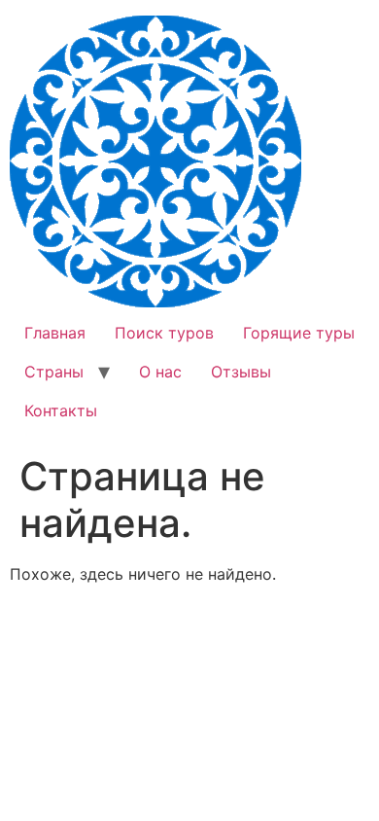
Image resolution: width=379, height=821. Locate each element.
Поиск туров (164, 332)
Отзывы (241, 371)
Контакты (60, 410)
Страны (54, 371)
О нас (160, 371)
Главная (55, 332)
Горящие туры (299, 332)
